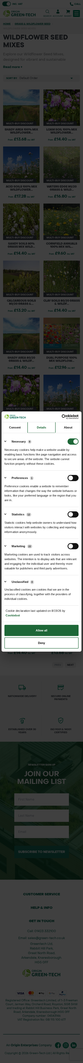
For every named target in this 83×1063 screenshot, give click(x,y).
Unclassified (22, 581)
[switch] (73, 478)
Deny (41, 643)
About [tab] (68, 427)
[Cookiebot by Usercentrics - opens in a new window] (62, 416)
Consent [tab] (15, 427)
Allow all (41, 630)
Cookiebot (13, 615)
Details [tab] (41, 427)
